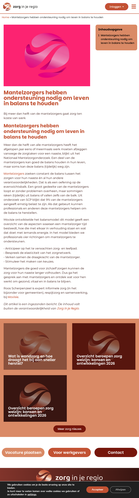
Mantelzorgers (14, 174)
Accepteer (97, 489)
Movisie (13, 297)
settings (32, 494)
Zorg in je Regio (67, 308)
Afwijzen (120, 489)
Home (5, 17)
